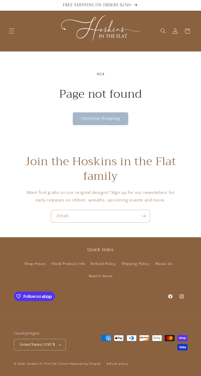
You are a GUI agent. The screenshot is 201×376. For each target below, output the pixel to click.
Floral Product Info (68, 264)
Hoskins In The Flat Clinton (48, 364)
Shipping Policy (135, 264)
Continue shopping (100, 118)
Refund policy (117, 364)
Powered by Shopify (85, 364)
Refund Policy (103, 264)
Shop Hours (35, 264)
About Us (163, 264)
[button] (11, 31)
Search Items (100, 276)
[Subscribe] (144, 216)
